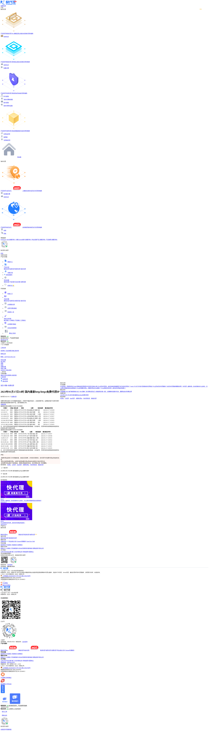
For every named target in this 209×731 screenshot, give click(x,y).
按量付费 (6, 68)
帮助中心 (10, 262)
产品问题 (12, 282)
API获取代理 (11, 304)
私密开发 (12, 300)
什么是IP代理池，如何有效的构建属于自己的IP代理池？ (114, 386)
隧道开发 (6, 300)
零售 (5, 233)
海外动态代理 (4, 538)
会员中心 (3, 370)
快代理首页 (33, 464)
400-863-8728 (4, 339)
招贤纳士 (31, 551)
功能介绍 (10, 272)
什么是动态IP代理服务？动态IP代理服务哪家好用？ (168, 386)
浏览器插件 (9, 274)
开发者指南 (14, 548)
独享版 (6, 137)
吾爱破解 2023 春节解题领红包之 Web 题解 (72, 391)
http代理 (19, 464)
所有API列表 (7, 318)
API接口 (8, 548)
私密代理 (12, 269)
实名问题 (17, 282)
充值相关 (14, 545)
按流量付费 (7, 194)
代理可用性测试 (12, 308)
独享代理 (17, 269)
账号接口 (6, 320)
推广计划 (14, 551)
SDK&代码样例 (12, 328)
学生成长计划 (12, 541)
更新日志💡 (11, 285)
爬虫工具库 (12, 333)
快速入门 (10, 293)
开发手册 (6, 299)
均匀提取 (6, 96)
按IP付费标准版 (8, 99)
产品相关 (8, 545)
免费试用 (3, 404)
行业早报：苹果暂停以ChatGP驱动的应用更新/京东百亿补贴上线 (78, 386)
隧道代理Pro (4, 534)
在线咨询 (3, 729)
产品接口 (17, 320)
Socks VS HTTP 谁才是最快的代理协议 (141, 386)
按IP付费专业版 (8, 105)
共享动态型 (7, 134)
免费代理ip (26, 464)
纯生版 (19, 157)
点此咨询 (9, 564)
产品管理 (3, 33)
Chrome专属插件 (21, 541)
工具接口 (23, 320)
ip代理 (14, 464)
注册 (5, 368)
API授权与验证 (11, 324)
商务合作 (20, 551)
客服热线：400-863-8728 (8, 662)
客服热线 (8, 729)
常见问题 (6, 280)
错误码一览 (11, 312)
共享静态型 (7, 140)
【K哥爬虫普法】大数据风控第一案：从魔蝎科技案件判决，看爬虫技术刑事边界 (108, 391)
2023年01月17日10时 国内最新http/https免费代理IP (74, 395)
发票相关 (20, 545)
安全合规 (8, 551)
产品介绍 (6, 267)
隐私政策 (35, 548)
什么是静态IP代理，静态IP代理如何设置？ (113, 388)
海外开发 (23, 300)
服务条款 (30, 548)
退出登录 (8, 370)
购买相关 (3, 545)
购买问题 (6, 282)
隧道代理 (6, 269)
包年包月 (6, 36)
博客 (5, 385)
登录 (2, 365)
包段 (5, 230)
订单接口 (12, 320)
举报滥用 (25, 551)
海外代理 (23, 269)
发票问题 (23, 282)
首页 (2, 385)
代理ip (9, 464)
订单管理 (3, 377)
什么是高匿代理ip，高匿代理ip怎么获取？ (89, 388)
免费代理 (11, 385)
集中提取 (6, 102)
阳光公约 (41, 548)
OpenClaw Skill (30, 541)
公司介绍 (3, 551)
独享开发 (17, 300)
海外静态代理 (13, 538)
